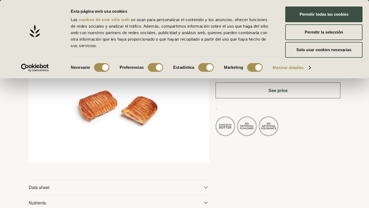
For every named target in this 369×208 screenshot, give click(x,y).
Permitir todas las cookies (324, 14)
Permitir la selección (324, 32)
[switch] (155, 67)
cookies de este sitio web (105, 19)
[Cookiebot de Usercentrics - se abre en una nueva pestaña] (35, 68)
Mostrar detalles (288, 67)
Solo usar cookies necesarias (323, 49)
